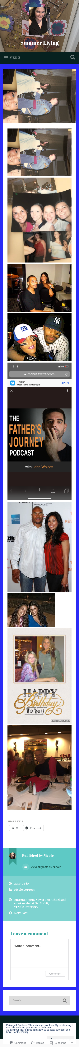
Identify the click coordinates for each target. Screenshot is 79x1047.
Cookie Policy (20, 1032)
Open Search (72, 57)
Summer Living (39, 42)
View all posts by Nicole (45, 867)
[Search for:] (39, 1000)
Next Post (21, 913)
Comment (55, 973)
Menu (14, 58)
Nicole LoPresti (24, 889)
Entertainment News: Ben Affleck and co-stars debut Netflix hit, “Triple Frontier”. (40, 903)
